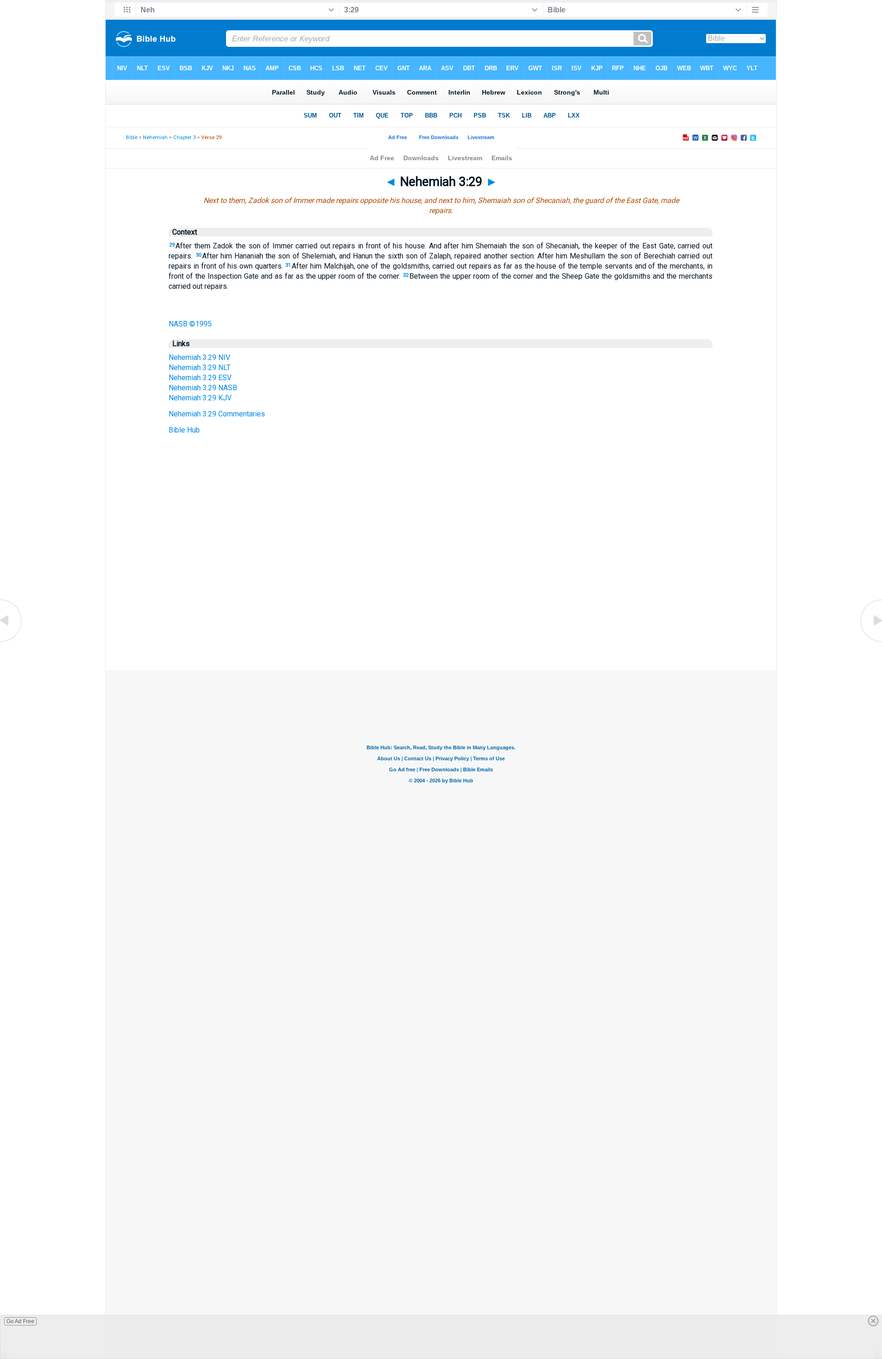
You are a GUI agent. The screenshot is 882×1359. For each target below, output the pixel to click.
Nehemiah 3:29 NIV (199, 357)
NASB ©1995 (190, 324)
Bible (131, 137)
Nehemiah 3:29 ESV (200, 377)
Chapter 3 (184, 137)
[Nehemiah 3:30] (870, 641)
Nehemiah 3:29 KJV (200, 397)
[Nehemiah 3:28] (11, 641)
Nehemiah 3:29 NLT (200, 367)
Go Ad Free (20, 1321)
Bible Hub (184, 430)
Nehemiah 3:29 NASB (203, 387)
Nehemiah (155, 137)
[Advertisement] (441, 614)
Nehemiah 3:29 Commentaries (217, 414)
